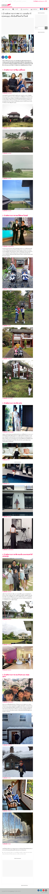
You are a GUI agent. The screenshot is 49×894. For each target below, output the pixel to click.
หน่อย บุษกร (14, 853)
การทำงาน (5, 852)
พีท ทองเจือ (7, 853)
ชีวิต (11, 852)
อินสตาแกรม (7, 9)
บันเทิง (6, 1)
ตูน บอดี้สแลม (17, 852)
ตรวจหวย (24, 1)
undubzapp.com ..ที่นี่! (41, 1)
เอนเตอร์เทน (25, 9)
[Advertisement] (17, 26)
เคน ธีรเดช (21, 853)
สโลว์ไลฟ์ (10, 853)
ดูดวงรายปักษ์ (18, 1)
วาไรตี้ (14, 1)
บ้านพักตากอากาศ (26, 852)
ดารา (3, 1)
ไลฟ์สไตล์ (10, 1)
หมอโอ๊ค (18, 853)
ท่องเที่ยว (21, 852)
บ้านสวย (30, 852)
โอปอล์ (25, 853)
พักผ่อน (3, 853)
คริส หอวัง (8, 852)
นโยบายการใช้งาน (44, 892)
